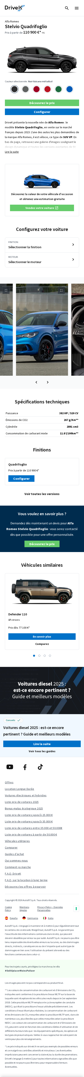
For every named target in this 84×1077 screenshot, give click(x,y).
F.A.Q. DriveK (13, 873)
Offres (9, 782)
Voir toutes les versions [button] (42, 494)
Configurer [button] (42, 112)
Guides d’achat (14, 854)
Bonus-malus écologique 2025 (24, 808)
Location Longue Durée (19, 789)
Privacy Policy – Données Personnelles (50, 909)
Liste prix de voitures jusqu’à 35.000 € (29, 821)
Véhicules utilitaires (17, 841)
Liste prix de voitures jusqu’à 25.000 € (29, 815)
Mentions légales (24, 909)
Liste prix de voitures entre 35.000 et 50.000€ (33, 828)
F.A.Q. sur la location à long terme (26, 880)
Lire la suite (12, 152)
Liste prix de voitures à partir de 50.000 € (31, 834)
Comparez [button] (42, 644)
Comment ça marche (18, 867)
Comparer (11, 847)
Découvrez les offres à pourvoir (25, 886)
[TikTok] (41, 767)
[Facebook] (26, 767)
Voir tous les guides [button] (42, 751)
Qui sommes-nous (16, 860)
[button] (42, 208)
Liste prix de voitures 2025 (22, 802)
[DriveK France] (15, 8)
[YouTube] (11, 767)
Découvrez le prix (42, 103)
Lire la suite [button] (42, 744)
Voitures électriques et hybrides (25, 795)
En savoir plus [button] (42, 636)
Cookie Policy (8, 909)
